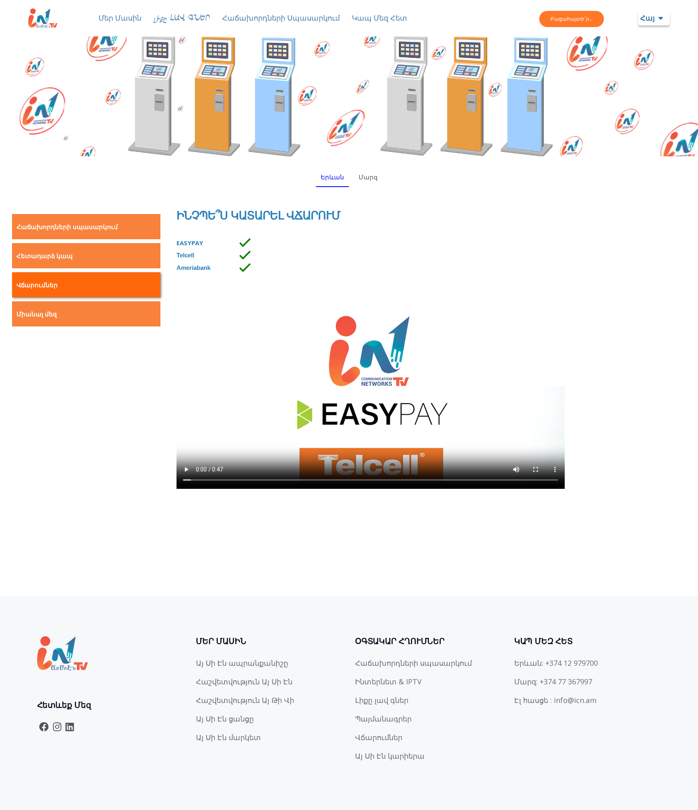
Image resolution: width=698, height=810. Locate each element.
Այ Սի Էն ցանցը (225, 719)
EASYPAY (190, 243)
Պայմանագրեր (383, 719)
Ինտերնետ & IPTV (388, 681)
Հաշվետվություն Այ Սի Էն (244, 681)
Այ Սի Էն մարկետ (228, 737)
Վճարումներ (37, 285)
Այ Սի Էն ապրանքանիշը (242, 663)
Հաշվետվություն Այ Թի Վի (245, 700)
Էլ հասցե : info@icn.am (555, 700)
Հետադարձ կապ (45, 256)
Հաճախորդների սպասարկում (281, 18)
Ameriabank (193, 267)
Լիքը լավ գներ (381, 700)
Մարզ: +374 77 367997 (553, 681)
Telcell (185, 255)
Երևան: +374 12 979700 (556, 663)
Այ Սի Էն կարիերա (390, 756)
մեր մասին (120, 18)
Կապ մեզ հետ (379, 18)
